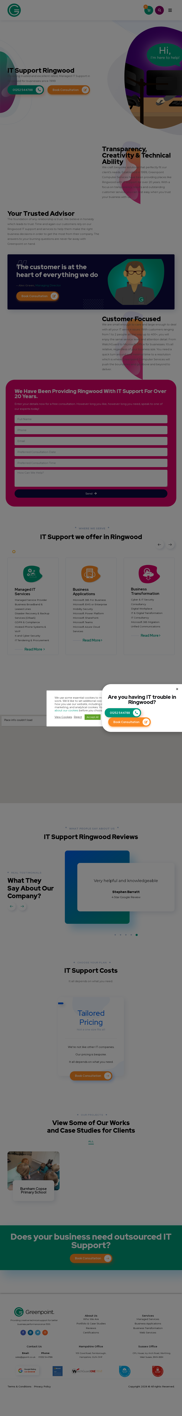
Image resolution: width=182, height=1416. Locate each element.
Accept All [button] (92, 717)
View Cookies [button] (63, 717)
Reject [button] (78, 717)
